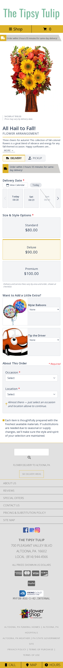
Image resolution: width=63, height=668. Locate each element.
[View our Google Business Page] (31, 531)
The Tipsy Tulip (31, 12)
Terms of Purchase (41, 649)
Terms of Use (31, 655)
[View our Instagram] (37, 531)
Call (11, 665)
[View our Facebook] (25, 531)
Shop (17, 29)
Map (33, 665)
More (7, 150)
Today (35, 185)
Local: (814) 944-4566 (31, 557)
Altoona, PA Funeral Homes (22, 627)
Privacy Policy (17, 649)
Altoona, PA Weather (16, 638)
